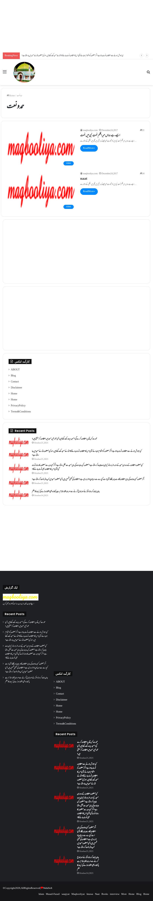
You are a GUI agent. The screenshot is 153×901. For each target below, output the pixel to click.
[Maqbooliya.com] (24, 72)
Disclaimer (16, 388)
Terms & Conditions (21, 412)
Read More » (89, 148)
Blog (13, 376)
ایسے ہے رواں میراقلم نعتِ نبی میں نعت (100, 135)
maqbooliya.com (90, 130)
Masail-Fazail (53, 894)
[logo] (20, 600)
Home (12, 96)
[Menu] (5, 73)
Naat (97, 894)
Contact (15, 382)
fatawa (90, 894)
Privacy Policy (18, 406)
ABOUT (15, 370)
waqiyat (66, 894)
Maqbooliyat (78, 894)
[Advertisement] (76, 26)
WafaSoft (47, 888)
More (124, 894)
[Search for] (148, 73)
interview (114, 894)
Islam (41, 894)
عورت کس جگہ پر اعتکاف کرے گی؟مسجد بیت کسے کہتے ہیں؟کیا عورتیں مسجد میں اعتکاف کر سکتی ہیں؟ (64, 439)
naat (83, 179)
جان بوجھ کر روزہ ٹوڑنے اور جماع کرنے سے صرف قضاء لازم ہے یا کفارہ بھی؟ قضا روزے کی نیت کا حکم (66, 491)
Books (105, 894)
